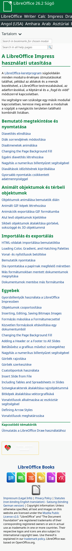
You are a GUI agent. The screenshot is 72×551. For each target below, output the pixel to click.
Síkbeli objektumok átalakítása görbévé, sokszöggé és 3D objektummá (30, 225)
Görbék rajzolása (14, 358)
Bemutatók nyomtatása (18, 260)
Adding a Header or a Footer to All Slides (31, 341)
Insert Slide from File (17, 376)
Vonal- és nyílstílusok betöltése (24, 254)
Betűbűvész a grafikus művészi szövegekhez (33, 347)
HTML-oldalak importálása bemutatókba (31, 242)
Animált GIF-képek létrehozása (24, 205)
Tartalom (9, 33)
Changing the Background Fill (27, 151)
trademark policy (34, 539)
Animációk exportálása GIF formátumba (30, 211)
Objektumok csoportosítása (22, 307)
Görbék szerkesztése (16, 364)
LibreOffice (11, 16)
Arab (46, 23)
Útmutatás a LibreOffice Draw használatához (34, 430)
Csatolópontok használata (20, 370)
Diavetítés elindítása (16, 133)
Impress (55, 16)
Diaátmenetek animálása (19, 145)
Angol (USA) (12, 23)
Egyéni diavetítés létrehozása (22, 157)
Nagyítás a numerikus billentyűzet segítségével (35, 163)
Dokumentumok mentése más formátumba (33, 282)
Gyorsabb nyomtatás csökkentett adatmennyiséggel (25, 176)
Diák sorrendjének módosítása (24, 139)
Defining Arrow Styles (17, 410)
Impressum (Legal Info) (17, 498)
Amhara (32, 23)
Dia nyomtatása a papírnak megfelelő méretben (36, 266)
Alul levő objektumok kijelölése (24, 217)
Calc (42, 16)
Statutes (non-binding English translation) (34, 500)
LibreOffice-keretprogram (23, 73)
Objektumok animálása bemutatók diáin (30, 199)
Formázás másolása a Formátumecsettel (31, 319)
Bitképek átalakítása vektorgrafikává (28, 394)
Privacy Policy (43, 498)
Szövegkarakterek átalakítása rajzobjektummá (35, 388)
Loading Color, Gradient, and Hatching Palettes (35, 248)
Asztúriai (61, 23)
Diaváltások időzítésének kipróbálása (28, 169)
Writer (30, 16)
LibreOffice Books (36, 467)
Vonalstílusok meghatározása (23, 415)
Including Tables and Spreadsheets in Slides (33, 382)
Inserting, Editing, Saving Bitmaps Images (32, 313)
